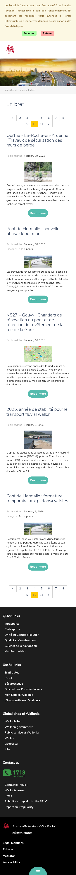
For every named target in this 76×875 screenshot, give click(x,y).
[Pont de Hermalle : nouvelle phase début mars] (38, 261)
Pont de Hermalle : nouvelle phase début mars (32, 231)
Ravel (8, 678)
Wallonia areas (15, 790)
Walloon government (19, 727)
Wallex (9, 738)
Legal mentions (13, 843)
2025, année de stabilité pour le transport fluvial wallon (37, 411)
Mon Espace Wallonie (19, 695)
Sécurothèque (14, 684)
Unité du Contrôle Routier (22, 635)
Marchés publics (15, 651)
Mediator (9, 856)
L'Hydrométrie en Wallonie (22, 700)
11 (42, 124)
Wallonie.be (12, 721)
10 (34, 124)
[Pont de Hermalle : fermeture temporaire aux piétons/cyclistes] (38, 528)
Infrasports (12, 624)
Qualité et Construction (20, 640)
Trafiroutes (12, 672)
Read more (38, 213)
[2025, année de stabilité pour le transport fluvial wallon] (38, 440)
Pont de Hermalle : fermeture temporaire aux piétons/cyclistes (37, 498)
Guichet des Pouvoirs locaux (23, 689)
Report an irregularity (19, 807)
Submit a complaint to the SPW (26, 801)
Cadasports (12, 629)
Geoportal (11, 744)
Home (22, 90)
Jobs (7, 749)
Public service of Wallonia (22, 732)
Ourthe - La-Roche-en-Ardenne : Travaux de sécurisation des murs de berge (37, 140)
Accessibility (11, 862)
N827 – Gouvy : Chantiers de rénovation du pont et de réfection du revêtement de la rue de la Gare (34, 322)
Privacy (8, 849)
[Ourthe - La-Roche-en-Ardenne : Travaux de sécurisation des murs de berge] (38, 171)
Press (8, 796)
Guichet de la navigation (21, 646)
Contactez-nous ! (16, 785)
